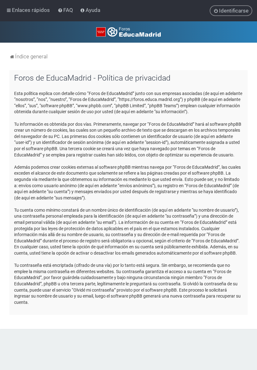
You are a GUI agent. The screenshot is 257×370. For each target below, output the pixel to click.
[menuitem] (66, 10)
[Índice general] (128, 32)
